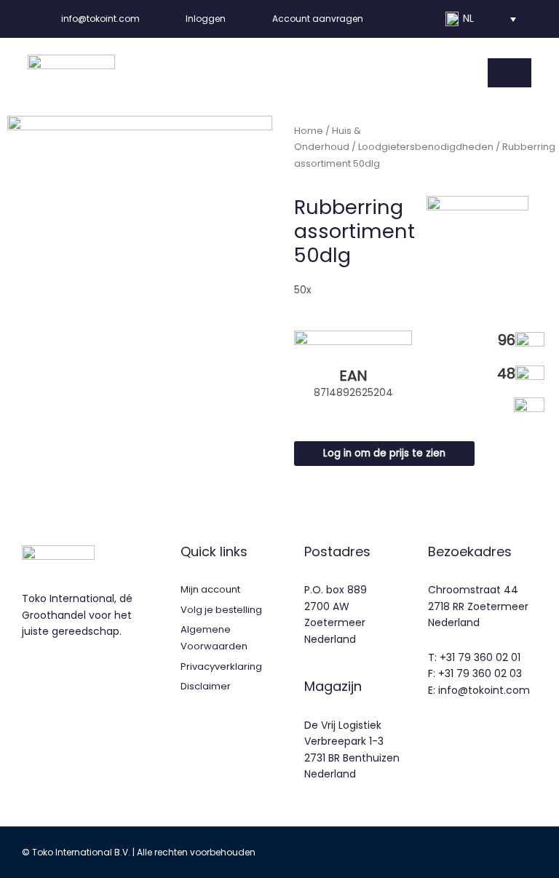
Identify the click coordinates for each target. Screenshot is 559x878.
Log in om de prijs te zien (384, 453)
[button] (480, 19)
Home (308, 130)
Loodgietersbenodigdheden (425, 147)
